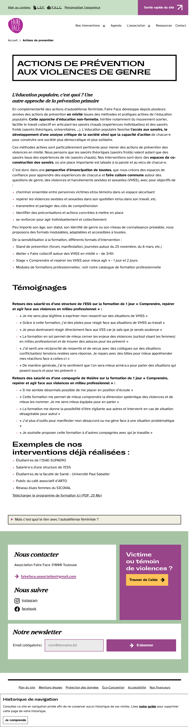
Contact (180, 25)
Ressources (164, 25)
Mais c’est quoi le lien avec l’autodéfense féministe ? (56, 519)
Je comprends (15, 720)
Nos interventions (87, 25)
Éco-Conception (112, 687)
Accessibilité (136, 687)
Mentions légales (49, 687)
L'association (136, 25)
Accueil (13, 40)
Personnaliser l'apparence (82, 7)
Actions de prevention (38, 40)
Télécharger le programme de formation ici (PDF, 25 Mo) (57, 495)
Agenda (116, 25)
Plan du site (25, 687)
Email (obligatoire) (26, 645)
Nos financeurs (158, 687)
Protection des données (80, 687)
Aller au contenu (19, 7)
